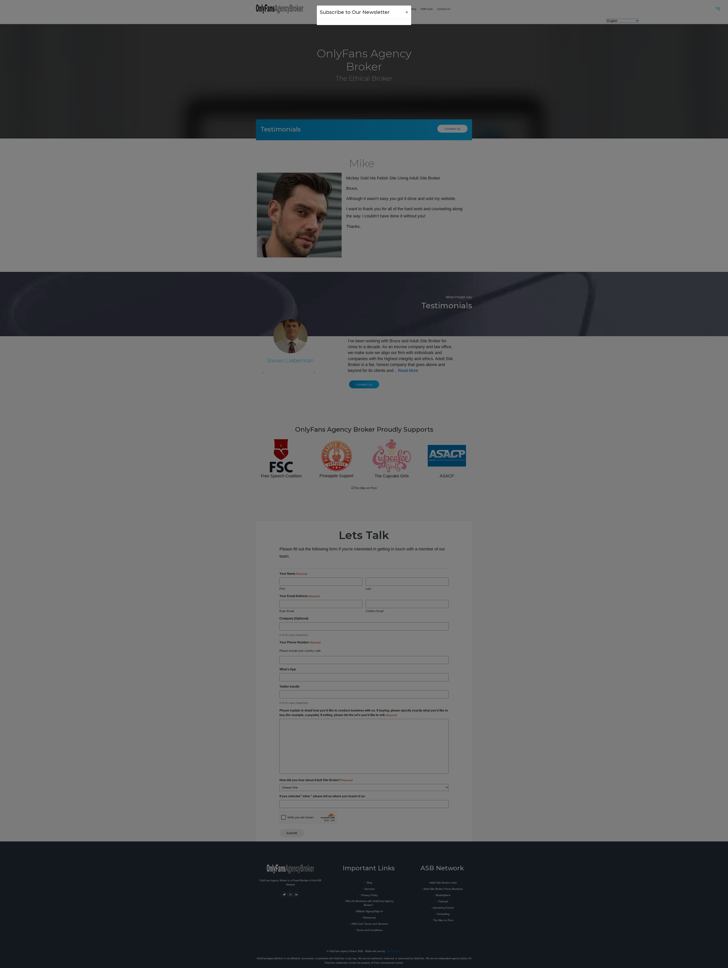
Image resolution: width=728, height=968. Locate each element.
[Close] (407, 12)
